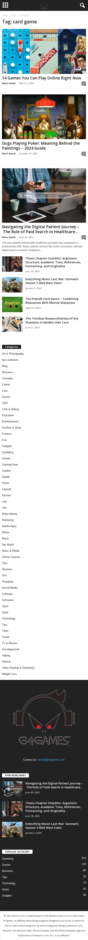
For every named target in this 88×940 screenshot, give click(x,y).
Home (5, 15)
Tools (5, 630)
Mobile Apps (9, 526)
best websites (10, 359)
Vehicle (6, 661)
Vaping (6, 655)
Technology (9, 618)
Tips (4, 624)
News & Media (10, 550)
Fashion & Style (11, 427)
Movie (5, 532)
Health (6, 476)
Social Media (9, 587)
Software (7, 593)
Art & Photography (13, 353)
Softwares (8, 600)
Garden (6, 470)
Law (4, 501)
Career (6, 384)
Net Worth (8, 544)
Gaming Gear (10, 464)
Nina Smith (9, 83)
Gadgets (7, 446)
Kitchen (6, 495)
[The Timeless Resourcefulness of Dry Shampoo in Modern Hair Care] (12, 324)
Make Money (9, 513)
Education (8, 415)
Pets (5, 563)
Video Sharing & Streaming (18, 667)
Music (5, 538)
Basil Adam (9, 153)
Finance (6, 433)
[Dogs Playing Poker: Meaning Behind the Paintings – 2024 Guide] (44, 116)
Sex (4, 575)
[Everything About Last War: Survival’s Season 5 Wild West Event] (12, 284)
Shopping (7, 581)
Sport (5, 606)
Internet (6, 489)
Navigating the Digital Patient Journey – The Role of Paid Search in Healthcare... (40, 229)
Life (4, 507)
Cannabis (7, 378)
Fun (4, 439)
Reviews (7, 569)
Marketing (8, 520)
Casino (6, 396)
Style (5, 612)
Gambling (7, 452)
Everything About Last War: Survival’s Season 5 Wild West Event (52, 281)
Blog (4, 366)
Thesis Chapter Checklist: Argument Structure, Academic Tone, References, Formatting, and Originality (53, 262)
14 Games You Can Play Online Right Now (41, 78)
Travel (5, 637)
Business (7, 372)
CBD (5, 403)
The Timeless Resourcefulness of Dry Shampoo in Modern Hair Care (51, 320)
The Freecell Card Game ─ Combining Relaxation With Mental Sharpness (51, 301)
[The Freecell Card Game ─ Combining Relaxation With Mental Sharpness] (12, 304)
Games (6, 458)
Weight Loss (9, 673)
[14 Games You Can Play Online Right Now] (44, 51)
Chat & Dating (10, 409)
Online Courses (11, 556)
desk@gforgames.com (51, 759)
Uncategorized (10, 649)
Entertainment (10, 421)
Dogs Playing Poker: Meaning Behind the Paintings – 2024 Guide (41, 146)
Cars (5, 390)
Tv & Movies (9, 643)
